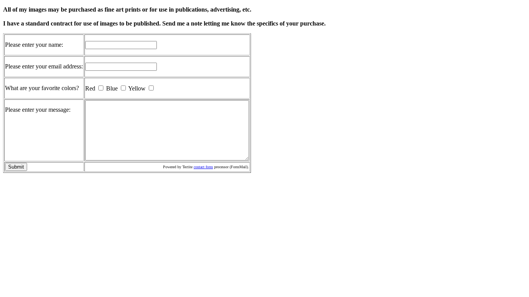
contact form (203, 167)
